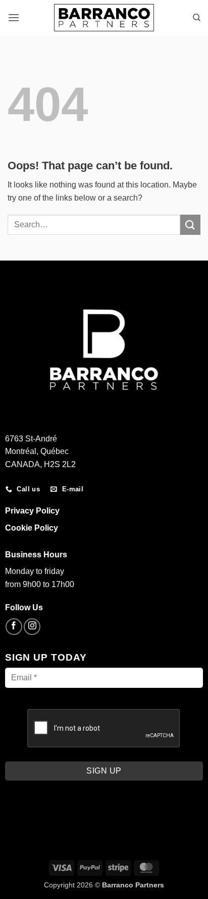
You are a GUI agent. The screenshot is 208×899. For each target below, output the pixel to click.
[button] (14, 17)
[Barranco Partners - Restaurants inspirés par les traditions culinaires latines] (104, 17)
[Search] (196, 17)
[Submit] (190, 224)
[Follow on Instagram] (32, 626)
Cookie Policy (31, 528)
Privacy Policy (32, 510)
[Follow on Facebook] (14, 626)
